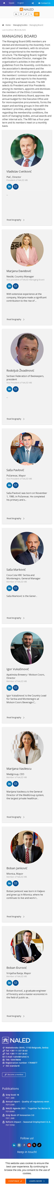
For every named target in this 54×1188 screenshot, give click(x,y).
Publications (10, 1088)
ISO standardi (13, 1065)
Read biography (14, 219)
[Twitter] (34, 1145)
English (21, 3)
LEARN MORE (36, 1181)
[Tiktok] (39, 1145)
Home (8, 25)
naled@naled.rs (21, 1056)
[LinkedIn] (14, 1145)
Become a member (15, 1074)
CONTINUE (14, 1181)
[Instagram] (19, 1145)
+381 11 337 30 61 (18, 1053)
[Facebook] (24, 1145)
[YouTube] (29, 1145)
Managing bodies (20, 25)
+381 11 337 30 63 (18, 1050)
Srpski (11, 3)
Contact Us (45, 3)
